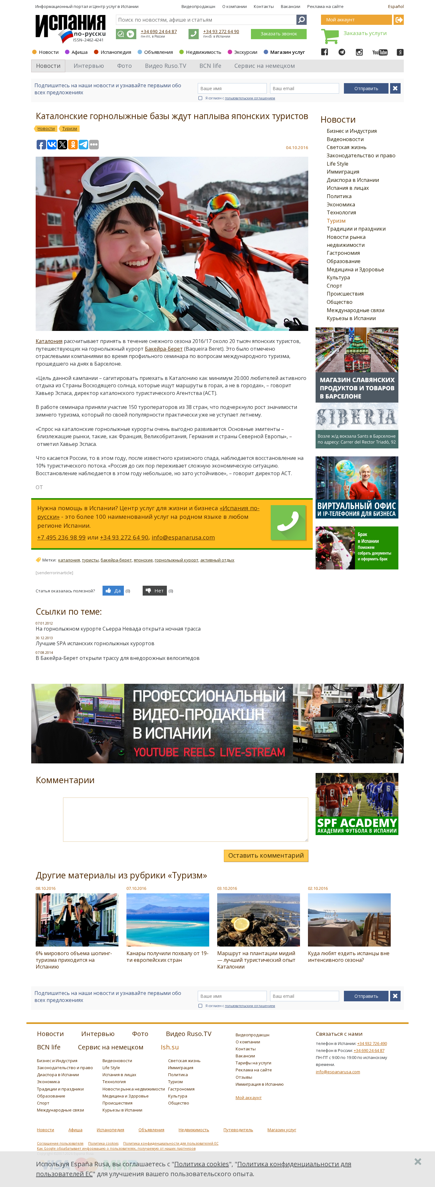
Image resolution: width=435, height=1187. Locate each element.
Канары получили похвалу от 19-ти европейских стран (167, 956)
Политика (339, 196)
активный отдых (217, 560)
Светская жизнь (347, 147)
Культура (338, 277)
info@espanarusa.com (183, 537)
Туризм (336, 220)
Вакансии (290, 6)
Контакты (264, 6)
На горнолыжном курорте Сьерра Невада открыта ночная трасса (118, 628)
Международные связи (355, 310)
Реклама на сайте (325, 6)
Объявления (158, 52)
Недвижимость (203, 52)
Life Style (337, 163)
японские (143, 560)
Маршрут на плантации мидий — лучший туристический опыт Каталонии (256, 960)
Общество (340, 301)
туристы (90, 560)
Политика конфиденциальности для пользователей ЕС (170, 1143)
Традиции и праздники (356, 228)
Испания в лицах (348, 187)
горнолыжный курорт (176, 560)
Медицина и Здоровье (355, 269)
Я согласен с (240, 98)
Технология (341, 212)
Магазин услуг (287, 52)
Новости (49, 52)
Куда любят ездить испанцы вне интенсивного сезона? (348, 956)
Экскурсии (245, 52)
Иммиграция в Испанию (260, 1084)
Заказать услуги (365, 33)
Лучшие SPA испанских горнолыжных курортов (95, 643)
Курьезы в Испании (351, 318)
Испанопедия (116, 52)
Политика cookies (103, 1143)
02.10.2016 (318, 888)
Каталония (49, 341)
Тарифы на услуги (253, 1063)
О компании (234, 6)
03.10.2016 (227, 888)
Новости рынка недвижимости (134, 1089)
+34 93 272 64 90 (221, 31)
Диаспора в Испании (353, 179)
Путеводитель (238, 1130)
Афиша (80, 52)
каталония (69, 560)
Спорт (334, 285)
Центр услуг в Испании (116, 6)
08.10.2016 (45, 888)
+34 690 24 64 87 (159, 31)
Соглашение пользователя (60, 1143)
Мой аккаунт (249, 1097)
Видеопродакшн (198, 6)
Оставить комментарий (266, 855)
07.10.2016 (136, 888)
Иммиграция (343, 171)
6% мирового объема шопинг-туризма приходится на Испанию (74, 960)
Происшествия (345, 293)
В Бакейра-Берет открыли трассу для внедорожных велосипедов (118, 657)
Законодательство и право (361, 155)
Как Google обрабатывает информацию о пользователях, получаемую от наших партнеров (116, 1148)
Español (396, 6)
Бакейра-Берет (164, 348)
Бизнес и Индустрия (352, 130)
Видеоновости (345, 139)
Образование (343, 261)
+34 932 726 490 (372, 1043)
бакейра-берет (116, 560)
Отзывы (244, 1077)
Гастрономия (343, 252)
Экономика (341, 204)
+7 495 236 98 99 (61, 537)
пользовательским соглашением (250, 98)
